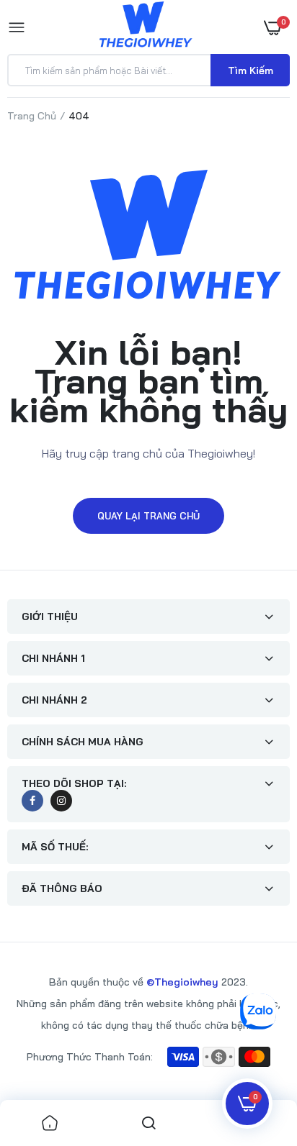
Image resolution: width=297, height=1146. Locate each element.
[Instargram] (61, 800)
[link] (49, 1123)
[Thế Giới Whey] (145, 26)
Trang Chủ (31, 115)
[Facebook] (32, 800)
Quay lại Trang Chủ (148, 516)
